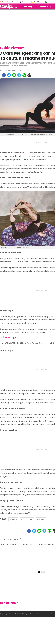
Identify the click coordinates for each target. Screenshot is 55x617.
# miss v (13, 519)
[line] (14, 75)
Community (44, 6)
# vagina (41, 519)
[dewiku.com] (9, 6)
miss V (25, 152)
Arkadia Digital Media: (9, 1)
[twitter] (9, 75)
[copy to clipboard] (29, 75)
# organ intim (27, 519)
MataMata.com (38, 1)
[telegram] (19, 75)
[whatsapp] (24, 75)
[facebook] (3, 75)
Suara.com (25, 1)
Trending (27, 6)
